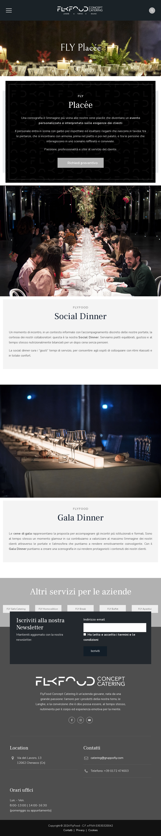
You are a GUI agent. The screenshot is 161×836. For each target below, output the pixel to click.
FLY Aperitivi (145, 609)
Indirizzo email (94, 619)
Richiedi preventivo (82, 163)
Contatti (67, 830)
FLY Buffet (112, 609)
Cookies (93, 830)
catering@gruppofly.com (107, 758)
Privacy (80, 830)
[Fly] (80, 10)
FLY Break (80, 609)
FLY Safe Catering (16, 609)
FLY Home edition (48, 609)
